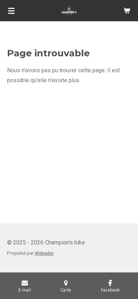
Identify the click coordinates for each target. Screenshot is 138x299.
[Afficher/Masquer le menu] (11, 11)
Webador (44, 253)
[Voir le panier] (126, 11)
